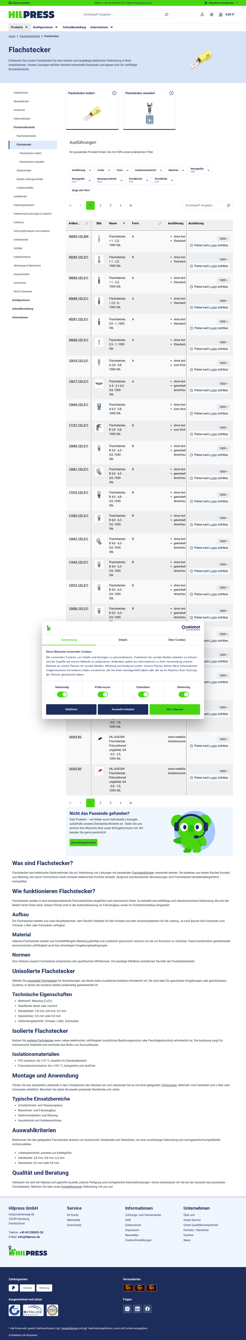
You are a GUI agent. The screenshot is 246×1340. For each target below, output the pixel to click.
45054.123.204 (78, 236)
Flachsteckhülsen (26, 135)
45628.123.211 (78, 340)
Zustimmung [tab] (69, 639)
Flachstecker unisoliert (31, 161)
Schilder (18, 248)
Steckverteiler (24, 170)
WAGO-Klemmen (23, 291)
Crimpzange (169, 1085)
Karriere (188, 1235)
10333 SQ (75, 737)
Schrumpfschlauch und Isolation (32, 231)
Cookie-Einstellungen (138, 1240)
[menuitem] (19, 27)
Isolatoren (19, 110)
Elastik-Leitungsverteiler (30, 179)
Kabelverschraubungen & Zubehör (33, 213)
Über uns (189, 1215)
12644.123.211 (78, 404)
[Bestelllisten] (211, 14)
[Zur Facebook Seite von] (147, 1309)
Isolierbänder (21, 239)
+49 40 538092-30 (113, 2)
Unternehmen (20, 317)
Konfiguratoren (21, 300)
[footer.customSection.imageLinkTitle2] (33, 1310)
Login (213, 245)
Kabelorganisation (24, 205)
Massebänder (21, 101)
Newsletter (131, 1235)
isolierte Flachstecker (40, 1040)
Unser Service (192, 1220)
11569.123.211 (78, 515)
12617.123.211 (78, 381)
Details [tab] (123, 639)
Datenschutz (133, 1225)
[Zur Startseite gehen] (31, 14)
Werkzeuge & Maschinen (27, 265)
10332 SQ (75, 769)
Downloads (74, 1225)
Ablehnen (71, 709)
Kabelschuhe (21, 92)
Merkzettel (73, 1220)
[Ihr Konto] (202, 14)
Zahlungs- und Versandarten (143, 1215)
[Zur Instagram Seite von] (127, 1309)
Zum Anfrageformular (83, 842)
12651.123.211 (78, 469)
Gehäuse (19, 222)
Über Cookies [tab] (177, 639)
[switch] (103, 694)
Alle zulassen (174, 709)
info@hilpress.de (142, 2)
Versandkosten (69, 1328)
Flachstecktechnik (24, 127)
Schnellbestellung (74, 27)
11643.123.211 (78, 562)
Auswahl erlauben (123, 709)
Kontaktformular (71, 1186)
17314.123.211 (78, 492)
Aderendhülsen (22, 118)
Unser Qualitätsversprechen (201, 1225)
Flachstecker (24, 144)
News (187, 1240)
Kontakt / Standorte (196, 1230)
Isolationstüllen (25, 187)
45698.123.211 (78, 298)
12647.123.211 (78, 539)
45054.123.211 (78, 278)
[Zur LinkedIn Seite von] (137, 1309)
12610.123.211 (78, 360)
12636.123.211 (78, 608)
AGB (128, 1220)
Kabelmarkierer (22, 256)
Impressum (132, 1230)
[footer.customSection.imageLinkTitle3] (52, 1310)
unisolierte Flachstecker (42, 980)
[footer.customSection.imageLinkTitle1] (14, 1310)
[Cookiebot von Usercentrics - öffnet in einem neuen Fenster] (184, 628)
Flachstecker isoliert (30, 153)
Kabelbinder (20, 196)
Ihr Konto (73, 1215)
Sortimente (20, 282)
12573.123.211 (78, 585)
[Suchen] (166, 14)
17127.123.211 (78, 425)
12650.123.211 (78, 446)
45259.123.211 (78, 257)
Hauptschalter (22, 274)
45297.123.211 (78, 319)
